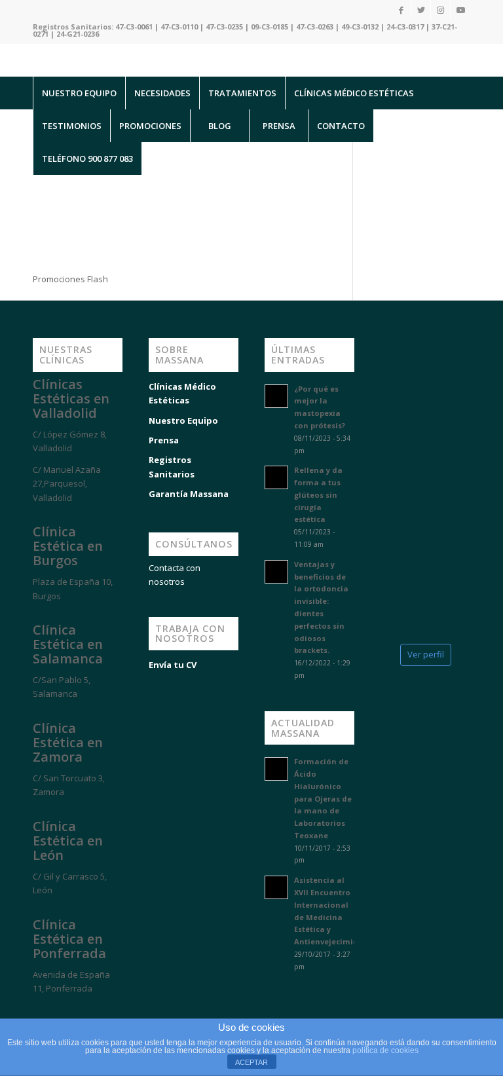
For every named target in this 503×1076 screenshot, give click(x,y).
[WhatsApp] (26, 1012)
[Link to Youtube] (460, 10)
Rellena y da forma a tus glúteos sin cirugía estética (318, 494)
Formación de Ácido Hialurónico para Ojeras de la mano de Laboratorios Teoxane (323, 798)
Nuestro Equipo (183, 420)
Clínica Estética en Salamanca (68, 644)
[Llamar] (65, 1012)
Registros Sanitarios (172, 466)
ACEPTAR (251, 1062)
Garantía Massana (189, 494)
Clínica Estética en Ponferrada (69, 939)
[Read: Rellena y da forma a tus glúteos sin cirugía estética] (276, 477)
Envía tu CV (172, 665)
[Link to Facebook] (401, 10)
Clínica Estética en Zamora (68, 742)
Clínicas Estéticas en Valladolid (71, 398)
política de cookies (385, 1050)
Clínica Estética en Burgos (68, 546)
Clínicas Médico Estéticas (182, 393)
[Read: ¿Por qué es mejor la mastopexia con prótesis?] (276, 396)
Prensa (164, 440)
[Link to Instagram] (440, 10)
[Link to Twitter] (420, 10)
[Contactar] (105, 1012)
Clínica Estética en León (68, 840)
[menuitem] (79, 93)
